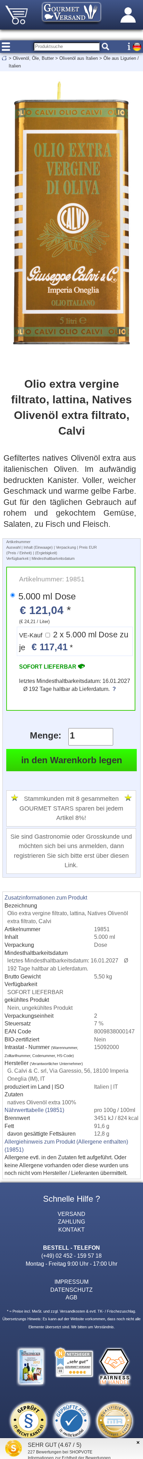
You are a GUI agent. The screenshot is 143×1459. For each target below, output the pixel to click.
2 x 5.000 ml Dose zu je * (73, 641)
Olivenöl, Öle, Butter (33, 58)
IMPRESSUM (71, 1282)
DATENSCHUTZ (71, 1290)
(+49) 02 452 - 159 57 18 (71, 1255)
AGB (71, 1297)
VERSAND (71, 1214)
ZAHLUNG (71, 1221)
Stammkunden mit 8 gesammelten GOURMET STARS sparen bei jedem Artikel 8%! (71, 808)
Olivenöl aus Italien (78, 58)
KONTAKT (71, 1229)
